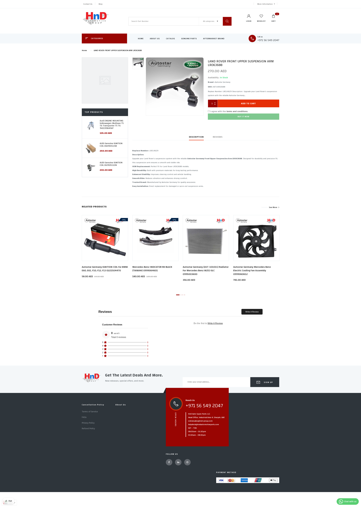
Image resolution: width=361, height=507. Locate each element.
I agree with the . (229, 111)
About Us (155, 38)
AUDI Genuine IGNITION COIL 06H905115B (111, 144)
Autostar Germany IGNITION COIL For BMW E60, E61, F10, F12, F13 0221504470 (105, 269)
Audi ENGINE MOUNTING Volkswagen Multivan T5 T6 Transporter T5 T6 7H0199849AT (112, 124)
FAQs (84, 417)
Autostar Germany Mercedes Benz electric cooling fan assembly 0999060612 (252, 270)
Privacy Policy (88, 423)
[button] (265, 4)
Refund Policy (88, 428)
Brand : (211, 82)
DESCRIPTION (196, 137)
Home (141, 38)
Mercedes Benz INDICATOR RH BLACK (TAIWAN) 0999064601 (152, 269)
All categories (209, 21)
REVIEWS (218, 137)
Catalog (170, 38)
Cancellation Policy (93, 405)
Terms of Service (90, 411)
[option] (174, 86)
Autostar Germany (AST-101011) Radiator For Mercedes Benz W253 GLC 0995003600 (206, 270)
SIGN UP (268, 382)
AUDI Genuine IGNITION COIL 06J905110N (111, 163)
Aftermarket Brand (213, 38)
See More (273, 207)
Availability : (214, 78)
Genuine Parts (189, 38)
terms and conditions (237, 111)
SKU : (210, 87)
